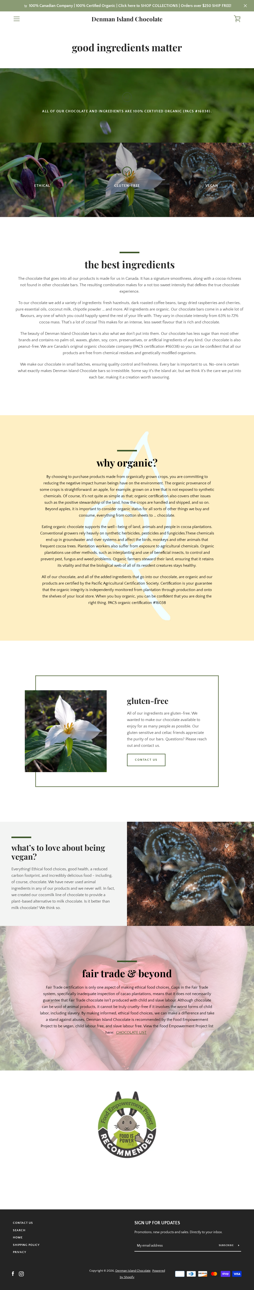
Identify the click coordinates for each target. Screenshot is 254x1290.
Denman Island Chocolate (127, 19)
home (18, 1237)
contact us (146, 759)
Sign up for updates (157, 1223)
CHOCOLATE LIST (131, 1032)
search (19, 1230)
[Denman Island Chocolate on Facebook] (12, 1273)
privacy (19, 1252)
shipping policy (26, 1245)
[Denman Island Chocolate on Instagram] (21, 1273)
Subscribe (227, 1245)
